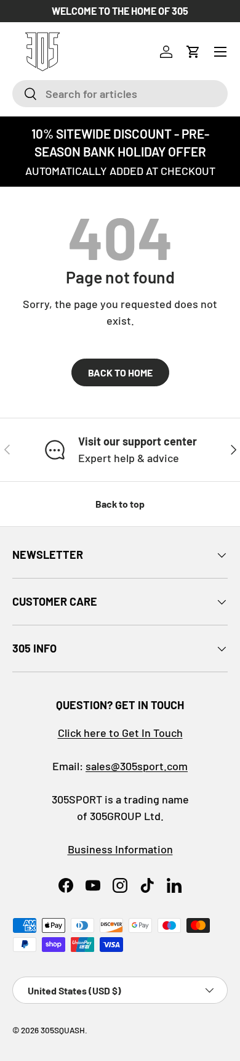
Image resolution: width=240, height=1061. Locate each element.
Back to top (120, 504)
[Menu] (220, 51)
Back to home (120, 372)
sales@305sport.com (137, 766)
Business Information (120, 849)
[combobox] (120, 93)
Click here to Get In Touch (120, 732)
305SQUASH (63, 1030)
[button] (193, 51)
